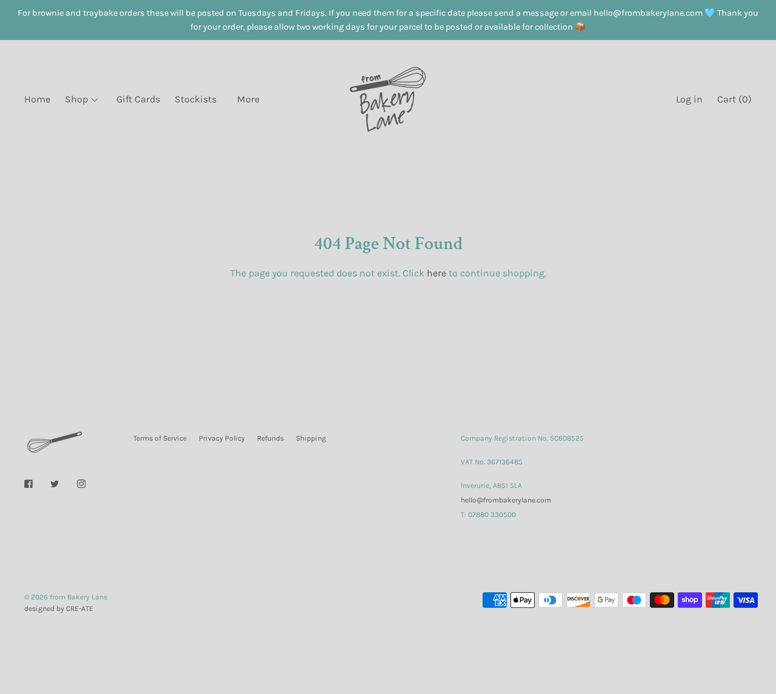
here (436, 273)
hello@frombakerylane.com (506, 500)
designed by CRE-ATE (58, 608)
